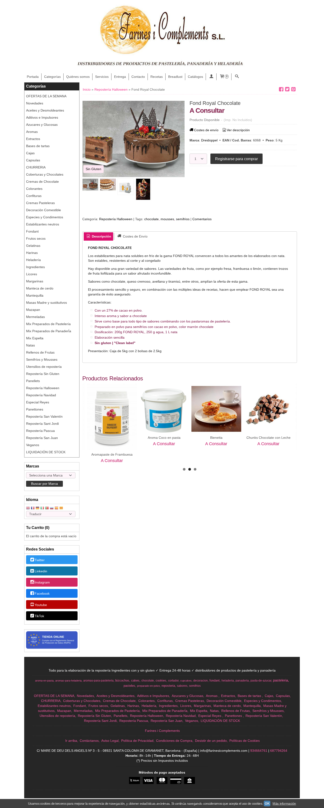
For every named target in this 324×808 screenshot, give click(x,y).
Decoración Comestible (43, 210)
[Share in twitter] (287, 89)
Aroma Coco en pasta (164, 437)
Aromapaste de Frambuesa (112, 454)
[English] (28, 508)
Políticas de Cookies (244, 741)
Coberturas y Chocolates (44, 174)
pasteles (129, 685)
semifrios (183, 219)
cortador (173, 680)
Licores (31, 274)
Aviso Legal (110, 741)
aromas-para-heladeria (68, 680)
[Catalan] (61, 508)
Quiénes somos (78, 77)
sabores (182, 685)
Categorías (52, 77)
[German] (37, 508)
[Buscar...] (236, 77)
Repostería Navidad (41, 395)
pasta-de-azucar (260, 680)
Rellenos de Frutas (40, 352)
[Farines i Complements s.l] (162, 36)
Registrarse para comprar (236, 159)
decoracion (200, 680)
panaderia (242, 680)
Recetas (156, 77)
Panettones (34, 409)
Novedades (34, 103)
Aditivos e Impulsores (42, 117)
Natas (30, 345)
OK (267, 803)
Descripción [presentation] (101, 236)
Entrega (120, 77)
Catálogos (195, 77)
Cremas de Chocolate (42, 181)
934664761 (258, 750)
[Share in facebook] (281, 89)
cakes (135, 680)
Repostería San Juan (42, 438)
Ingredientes (35, 267)
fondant (214, 680)
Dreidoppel (209, 140)
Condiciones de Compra (174, 741)
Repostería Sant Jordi (42, 423)
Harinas (32, 253)
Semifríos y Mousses (41, 359)
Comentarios (202, 219)
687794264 (278, 750)
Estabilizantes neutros (42, 224)
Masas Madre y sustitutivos (46, 302)
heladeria (228, 680)
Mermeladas (35, 317)
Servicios (102, 77)
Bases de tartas (38, 146)
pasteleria (280, 680)
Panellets (33, 381)
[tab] (98, 236)
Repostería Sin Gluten (42, 374)
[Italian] (42, 508)
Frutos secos (36, 238)
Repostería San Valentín (44, 416)
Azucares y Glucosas (42, 124)
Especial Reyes (37, 402)
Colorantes (34, 189)
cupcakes (186, 680)
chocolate (151, 219)
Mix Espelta (34, 338)
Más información (284, 803)
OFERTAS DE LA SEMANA (46, 96)
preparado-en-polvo (148, 685)
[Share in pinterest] (293, 89)
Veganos (32, 445)
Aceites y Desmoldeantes (45, 110)
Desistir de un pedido (211, 741)
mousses (167, 219)
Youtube (41, 605)
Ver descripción (238, 130)
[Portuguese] (47, 508)
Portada (33, 77)
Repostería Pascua (40, 431)
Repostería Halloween (42, 388)
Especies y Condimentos (44, 217)
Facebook (42, 594)
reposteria (168, 685)
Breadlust (175, 77)
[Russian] (52, 508)
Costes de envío (206, 130)
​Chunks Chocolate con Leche (268, 437)
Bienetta (216, 437)
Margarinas (34, 281)
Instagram (42, 582)
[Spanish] (56, 508)
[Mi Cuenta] (211, 77)
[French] (33, 508)
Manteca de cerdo (39, 288)
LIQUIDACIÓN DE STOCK (45, 452)
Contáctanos (89, 741)
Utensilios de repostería (44, 367)
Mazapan (33, 310)
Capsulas (33, 160)
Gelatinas (33, 246)
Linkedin (41, 571)
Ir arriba (71, 741)
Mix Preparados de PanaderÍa (48, 331)
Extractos (33, 139)
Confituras (34, 196)
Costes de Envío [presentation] (135, 236)
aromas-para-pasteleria (98, 680)
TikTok (39, 616)
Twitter (40, 560)
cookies (161, 680)
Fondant (32, 231)
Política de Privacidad (137, 741)
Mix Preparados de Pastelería (48, 324)
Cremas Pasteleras (40, 203)
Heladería (33, 260)
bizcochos (122, 680)
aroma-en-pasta (44, 680)
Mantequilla (34, 295)
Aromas (32, 132)
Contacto (138, 77)
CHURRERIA (36, 167)
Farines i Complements (162, 731)
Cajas (30, 153)
